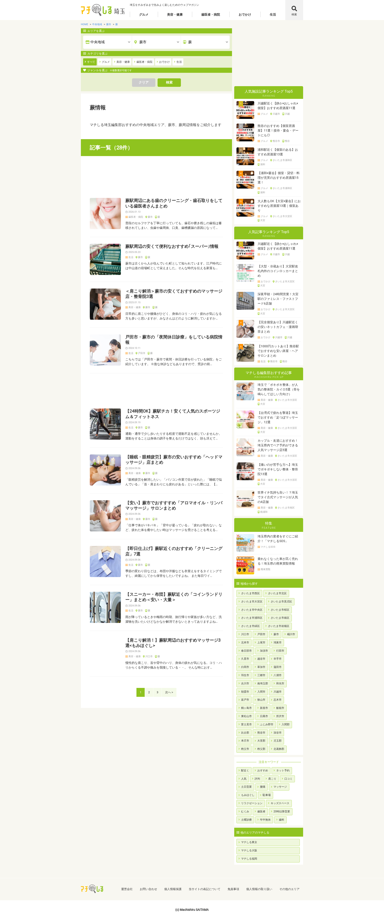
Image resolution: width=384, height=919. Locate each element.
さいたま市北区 (277, 593)
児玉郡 (278, 740)
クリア (144, 82)
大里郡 (261, 740)
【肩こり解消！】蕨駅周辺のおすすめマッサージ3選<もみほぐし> (173, 643)
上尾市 (261, 642)
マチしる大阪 (249, 850)
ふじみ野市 (266, 724)
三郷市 (261, 675)
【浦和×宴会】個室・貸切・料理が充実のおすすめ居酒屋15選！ (279, 177)
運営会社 (127, 889)
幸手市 (278, 658)
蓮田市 (278, 667)
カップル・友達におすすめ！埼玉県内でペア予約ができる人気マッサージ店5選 (278, 445)
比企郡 (245, 732)
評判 (257, 778)
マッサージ (280, 786)
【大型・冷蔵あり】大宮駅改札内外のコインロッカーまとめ (278, 270)
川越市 (276, 114)
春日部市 (246, 650)
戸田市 (141, 353)
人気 (243, 778)
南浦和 (264, 512)
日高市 (264, 716)
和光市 (280, 683)
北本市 (245, 642)
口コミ (288, 778)
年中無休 (265, 819)
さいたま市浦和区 (282, 160)
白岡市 (245, 667)
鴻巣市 (278, 642)
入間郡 (286, 724)
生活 (273, 14)
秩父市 (245, 748)
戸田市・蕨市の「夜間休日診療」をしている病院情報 (173, 340)
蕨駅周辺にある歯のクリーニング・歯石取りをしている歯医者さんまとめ (173, 203)
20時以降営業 (282, 811)
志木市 (278, 699)
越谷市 (261, 658)
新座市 (264, 708)
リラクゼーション (251, 803)
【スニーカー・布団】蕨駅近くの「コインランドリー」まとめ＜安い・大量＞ (173, 597)
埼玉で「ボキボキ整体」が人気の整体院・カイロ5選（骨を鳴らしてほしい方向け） (279, 389)
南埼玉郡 (262, 683)
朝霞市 (245, 691)
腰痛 (262, 786)
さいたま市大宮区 (282, 216)
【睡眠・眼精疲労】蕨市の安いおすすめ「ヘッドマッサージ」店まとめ (173, 460)
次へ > (169, 692)
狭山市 (261, 699)
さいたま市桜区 (280, 609)
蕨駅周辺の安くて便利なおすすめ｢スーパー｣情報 (171, 246)
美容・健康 (175, 14)
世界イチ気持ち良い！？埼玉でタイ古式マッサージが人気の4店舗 (278, 497)
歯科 (281, 819)
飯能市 (280, 708)
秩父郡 (261, 748)
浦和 (262, 164)
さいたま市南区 (286, 507)
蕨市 (150, 217)
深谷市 (278, 732)
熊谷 (287, 141)
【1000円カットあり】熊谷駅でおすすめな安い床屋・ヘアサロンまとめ (278, 350)
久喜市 (245, 658)
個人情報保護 (173, 889)
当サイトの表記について (204, 889)
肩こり (272, 778)
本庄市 (245, 740)
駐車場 (267, 795)
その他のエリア (289, 889)
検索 (294, 14)
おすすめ (262, 770)
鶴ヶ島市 (246, 708)
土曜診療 (246, 819)
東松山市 (246, 716)
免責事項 (233, 889)
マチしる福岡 (249, 858)
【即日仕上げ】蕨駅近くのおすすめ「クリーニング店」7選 (173, 551)
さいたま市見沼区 (281, 601)
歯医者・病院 (210, 14)
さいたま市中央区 (251, 609)
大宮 (262, 220)
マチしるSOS (268, 547)
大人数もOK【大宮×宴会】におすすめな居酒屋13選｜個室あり (279, 205)
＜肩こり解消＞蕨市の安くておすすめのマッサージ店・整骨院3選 (173, 294)
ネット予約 (283, 770)
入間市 (261, 691)
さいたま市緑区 (250, 626)
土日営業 (246, 786)
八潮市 (278, 675)
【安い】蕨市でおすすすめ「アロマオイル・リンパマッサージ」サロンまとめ (173, 505)
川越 (287, 114)
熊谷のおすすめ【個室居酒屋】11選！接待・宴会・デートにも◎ (278, 130)
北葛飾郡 (279, 748)
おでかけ (245, 14)
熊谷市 (276, 141)
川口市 (149, 656)
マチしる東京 (249, 842)
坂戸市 (245, 699)
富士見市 (246, 724)
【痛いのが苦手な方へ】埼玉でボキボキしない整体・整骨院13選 (278, 469)
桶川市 (291, 634)
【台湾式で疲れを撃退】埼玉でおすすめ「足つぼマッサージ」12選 (278, 417)
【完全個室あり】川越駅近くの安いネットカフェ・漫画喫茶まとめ (278, 326)
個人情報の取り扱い (259, 889)
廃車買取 (265, 569)
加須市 (264, 650)
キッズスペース (280, 803)
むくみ (245, 811)
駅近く (245, 770)
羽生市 (245, 675)
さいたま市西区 (250, 593)
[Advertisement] (156, 177)
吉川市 (245, 683)
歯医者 (261, 811)
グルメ (143, 14)
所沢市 (280, 716)
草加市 (261, 667)
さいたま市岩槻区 (278, 626)
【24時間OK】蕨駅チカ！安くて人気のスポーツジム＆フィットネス (172, 414)
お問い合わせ (148, 889)
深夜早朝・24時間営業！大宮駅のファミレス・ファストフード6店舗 (278, 298)
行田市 (280, 650)
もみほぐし (247, 795)
